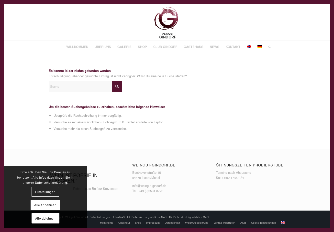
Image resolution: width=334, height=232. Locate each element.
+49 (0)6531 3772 (150, 190)
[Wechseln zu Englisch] (283, 222)
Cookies (60, 172)
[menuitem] (77, 47)
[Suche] (268, 47)
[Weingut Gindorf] (167, 22)
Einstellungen (45, 192)
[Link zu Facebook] (267, 22)
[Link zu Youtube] (281, 22)
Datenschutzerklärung (51, 182)
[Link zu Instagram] (274, 22)
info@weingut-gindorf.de (149, 185)
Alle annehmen (45, 205)
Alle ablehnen (45, 218)
